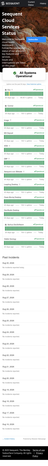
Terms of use (39, 450)
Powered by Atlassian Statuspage (34, 439)
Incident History (8, 439)
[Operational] (34, 89)
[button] (36, 39)
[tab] (5, 94)
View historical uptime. (34, 84)
